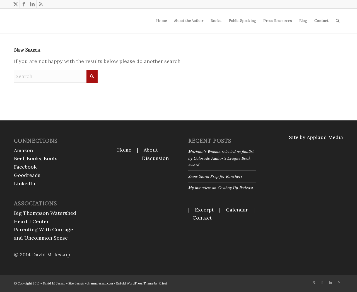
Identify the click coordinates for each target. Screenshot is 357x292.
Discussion (155, 158)
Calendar (237, 209)
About (151, 150)
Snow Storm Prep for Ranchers (215, 176)
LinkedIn (24, 183)
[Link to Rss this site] (41, 4)
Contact (202, 218)
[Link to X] (15, 4)
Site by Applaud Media (316, 137)
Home (124, 150)
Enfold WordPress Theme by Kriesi (141, 283)
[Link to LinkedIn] (32, 4)
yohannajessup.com (99, 283)
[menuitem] (161, 21)
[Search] (337, 21)
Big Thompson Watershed (45, 213)
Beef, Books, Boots (35, 158)
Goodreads (27, 175)
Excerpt (204, 209)
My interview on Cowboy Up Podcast (220, 187)
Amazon (23, 150)
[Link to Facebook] (24, 4)
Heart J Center (31, 221)
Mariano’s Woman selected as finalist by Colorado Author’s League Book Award (221, 158)
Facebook (25, 167)
